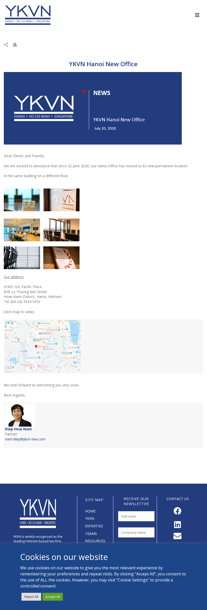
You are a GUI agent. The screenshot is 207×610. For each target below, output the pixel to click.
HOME (90, 511)
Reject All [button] (31, 596)
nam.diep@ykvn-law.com (25, 439)
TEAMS (91, 533)
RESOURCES (95, 540)
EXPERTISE (94, 526)
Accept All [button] (52, 596)
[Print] (17, 44)
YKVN (89, 518)
